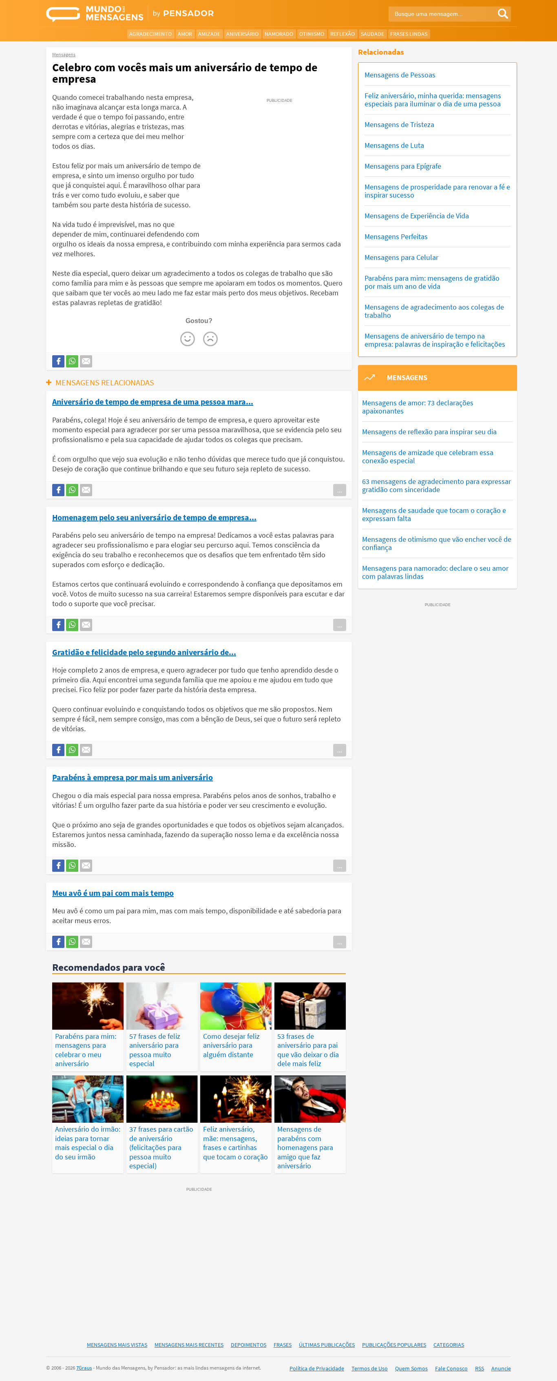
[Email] (86, 361)
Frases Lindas (408, 33)
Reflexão (342, 33)
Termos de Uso (369, 1368)
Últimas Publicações (327, 1344)
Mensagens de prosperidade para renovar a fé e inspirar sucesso (437, 191)
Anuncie (501, 1368)
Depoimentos (248, 1344)
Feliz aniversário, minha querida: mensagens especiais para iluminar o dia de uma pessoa (433, 99)
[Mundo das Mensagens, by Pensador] (159, 14)
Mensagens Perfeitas (396, 236)
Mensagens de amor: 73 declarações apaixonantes (417, 407)
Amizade (209, 33)
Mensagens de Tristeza (399, 124)
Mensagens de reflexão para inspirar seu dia (429, 431)
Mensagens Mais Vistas (117, 1344)
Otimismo (311, 33)
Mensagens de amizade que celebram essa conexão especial (427, 456)
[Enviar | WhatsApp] (72, 361)
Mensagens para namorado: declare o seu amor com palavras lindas (435, 572)
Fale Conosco (451, 1368)
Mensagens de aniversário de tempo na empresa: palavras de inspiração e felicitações (435, 340)
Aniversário (242, 33)
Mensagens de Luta (394, 145)
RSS (479, 1368)
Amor (185, 33)
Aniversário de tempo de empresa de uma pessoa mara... (152, 401)
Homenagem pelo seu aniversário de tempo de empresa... (154, 517)
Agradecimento (150, 33)
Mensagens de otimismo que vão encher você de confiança (436, 543)
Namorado (279, 33)
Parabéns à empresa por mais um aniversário (132, 777)
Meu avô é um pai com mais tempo (113, 892)
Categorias (448, 1344)
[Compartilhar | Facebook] (58, 361)
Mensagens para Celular (401, 257)
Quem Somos (411, 1368)
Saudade (372, 33)
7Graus (84, 1367)
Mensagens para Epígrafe (403, 166)
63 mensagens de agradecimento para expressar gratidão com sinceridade (436, 485)
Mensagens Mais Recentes (189, 1344)
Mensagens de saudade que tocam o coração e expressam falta (434, 514)
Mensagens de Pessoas (400, 74)
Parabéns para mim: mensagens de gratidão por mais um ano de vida (432, 282)
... (339, 490)
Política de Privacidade (317, 1368)
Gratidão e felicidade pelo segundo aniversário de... (144, 652)
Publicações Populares (394, 1344)
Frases (283, 1344)
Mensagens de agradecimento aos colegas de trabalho (434, 311)
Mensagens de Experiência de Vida (417, 215)
